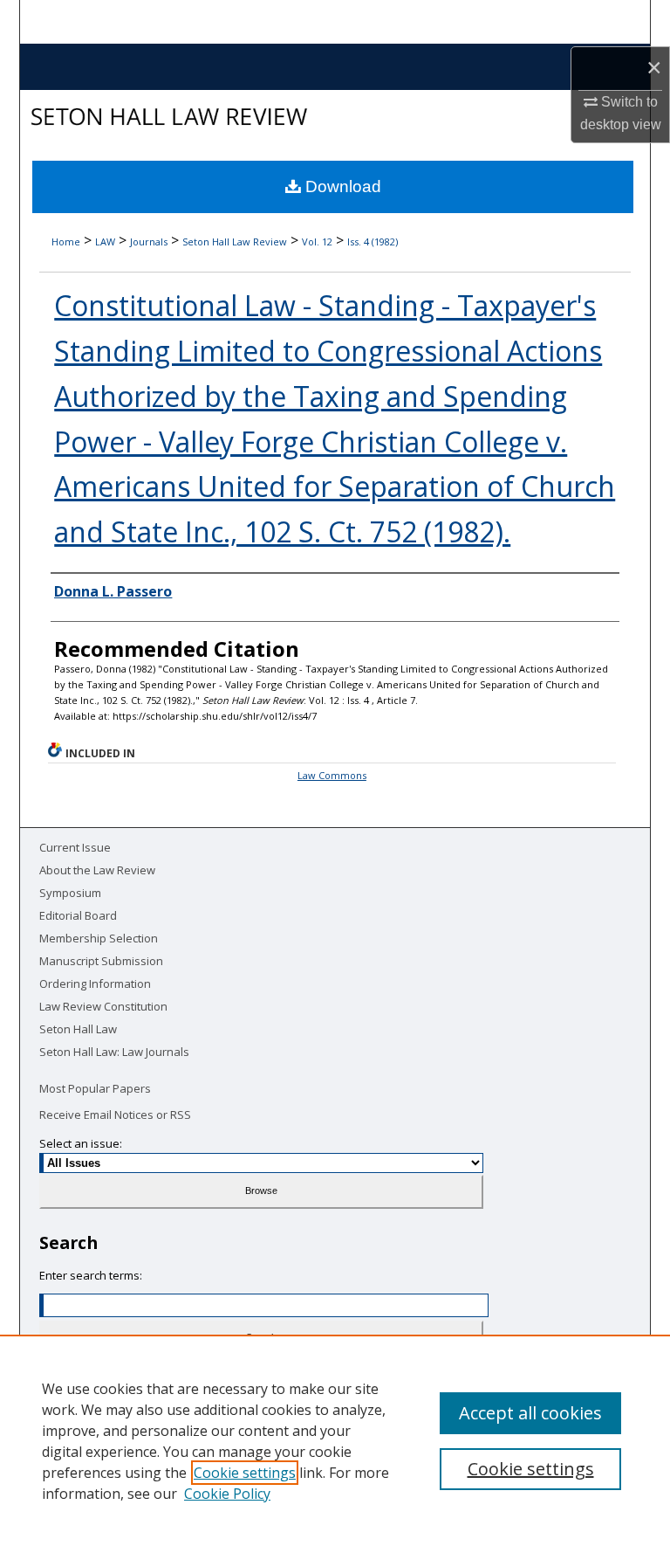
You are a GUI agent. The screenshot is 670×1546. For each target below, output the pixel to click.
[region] (335, 1440)
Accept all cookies (530, 1413)
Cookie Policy (227, 1493)
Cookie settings (245, 1472)
